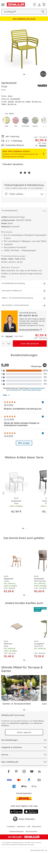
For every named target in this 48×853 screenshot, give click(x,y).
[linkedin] (39, 772)
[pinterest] (16, 772)
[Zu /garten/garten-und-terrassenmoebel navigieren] (20, 688)
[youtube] (31, 772)
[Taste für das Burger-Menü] (2, 4)
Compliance (11, 826)
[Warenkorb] (44, 4)
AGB (28, 826)
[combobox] (6, 343)
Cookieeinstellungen (16, 831)
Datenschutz (36, 826)
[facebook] (8, 772)
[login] (39, 5)
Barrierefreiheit (31, 831)
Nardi (3, 90)
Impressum (21, 826)
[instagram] (24, 772)
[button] (6, 122)
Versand (42, 145)
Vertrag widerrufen (37, 850)
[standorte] (35, 5)
